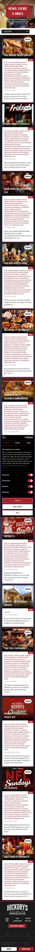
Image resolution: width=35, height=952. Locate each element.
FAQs (17, 918)
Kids (7, 921)
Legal (29, 939)
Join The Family (17, 926)
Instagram (18, 934)
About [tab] (29, 443)
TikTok (28, 934)
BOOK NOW (26, 949)
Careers (28, 918)
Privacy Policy (27, 943)
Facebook (8, 934)
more (30, 60)
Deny (17, 513)
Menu (9, 949)
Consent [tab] (6, 443)
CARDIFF (7, 31)
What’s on (28, 921)
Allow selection (17, 506)
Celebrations (17, 921)
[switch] (30, 480)
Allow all (17, 500)
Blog (7, 918)
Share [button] (28, 39)
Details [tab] (17, 443)
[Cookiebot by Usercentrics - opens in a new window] (25, 437)
